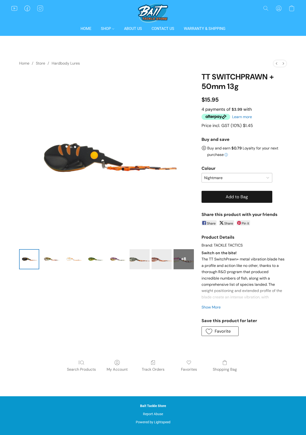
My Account (117, 369)
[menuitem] (276, 63)
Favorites (189, 369)
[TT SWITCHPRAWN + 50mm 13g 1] (51, 259)
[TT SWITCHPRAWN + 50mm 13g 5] (140, 259)
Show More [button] (211, 307)
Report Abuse (153, 414)
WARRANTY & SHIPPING (204, 28)
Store (40, 63)
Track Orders (153, 369)
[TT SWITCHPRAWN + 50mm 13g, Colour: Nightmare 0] (29, 259)
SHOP (106, 28)
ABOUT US (133, 28)
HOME (86, 28)
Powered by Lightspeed (153, 422)
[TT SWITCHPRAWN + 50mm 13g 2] (73, 259)
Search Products (81, 369)
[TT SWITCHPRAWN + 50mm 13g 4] (117, 259)
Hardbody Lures (66, 63)
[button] (153, 13)
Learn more (242, 116)
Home (24, 63)
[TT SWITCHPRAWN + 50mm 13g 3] (95, 259)
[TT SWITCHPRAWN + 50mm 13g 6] (162, 259)
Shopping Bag (225, 369)
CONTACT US (163, 28)
